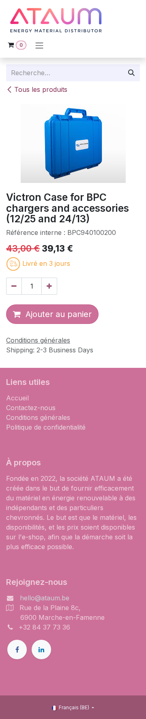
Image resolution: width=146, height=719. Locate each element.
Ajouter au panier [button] (56, 314)
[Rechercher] (131, 72)
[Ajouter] (49, 286)
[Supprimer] (14, 286)
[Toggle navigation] (39, 45)
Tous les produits (40, 89)
